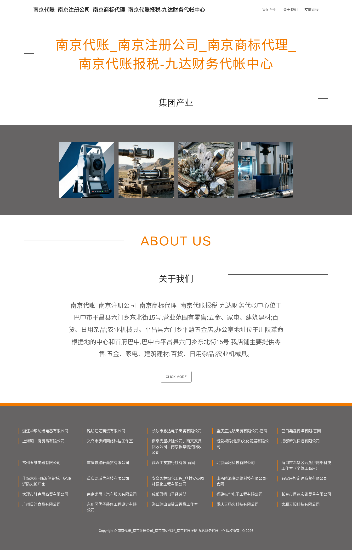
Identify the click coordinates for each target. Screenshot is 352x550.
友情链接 (311, 9)
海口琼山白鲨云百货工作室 (175, 504)
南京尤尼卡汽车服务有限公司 (112, 494)
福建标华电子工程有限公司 (239, 494)
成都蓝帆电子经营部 (169, 494)
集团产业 (269, 9)
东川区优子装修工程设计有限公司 (112, 507)
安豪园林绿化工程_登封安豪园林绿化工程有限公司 (178, 481)
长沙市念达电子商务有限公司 (177, 431)
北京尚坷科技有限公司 (235, 463)
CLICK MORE (176, 377)
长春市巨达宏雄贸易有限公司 (306, 494)
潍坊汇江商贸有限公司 (106, 431)
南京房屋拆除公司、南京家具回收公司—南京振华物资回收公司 (177, 447)
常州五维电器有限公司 (41, 463)
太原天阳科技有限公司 (300, 504)
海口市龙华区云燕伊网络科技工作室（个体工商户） (306, 465)
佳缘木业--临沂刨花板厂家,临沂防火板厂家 (47, 481)
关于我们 (290, 9)
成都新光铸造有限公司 (300, 441)
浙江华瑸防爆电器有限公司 (45, 431)
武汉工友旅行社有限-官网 (173, 463)
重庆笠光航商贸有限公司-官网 (241, 431)
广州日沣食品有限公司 (41, 504)
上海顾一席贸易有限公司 (43, 441)
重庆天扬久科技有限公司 (237, 504)
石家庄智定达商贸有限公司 (304, 478)
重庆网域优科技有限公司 (108, 478)
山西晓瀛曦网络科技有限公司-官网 (241, 481)
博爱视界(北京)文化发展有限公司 (242, 444)
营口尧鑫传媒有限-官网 (301, 431)
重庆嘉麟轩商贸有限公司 (108, 463)
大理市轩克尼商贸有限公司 (45, 494)
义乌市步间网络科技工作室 (110, 441)
